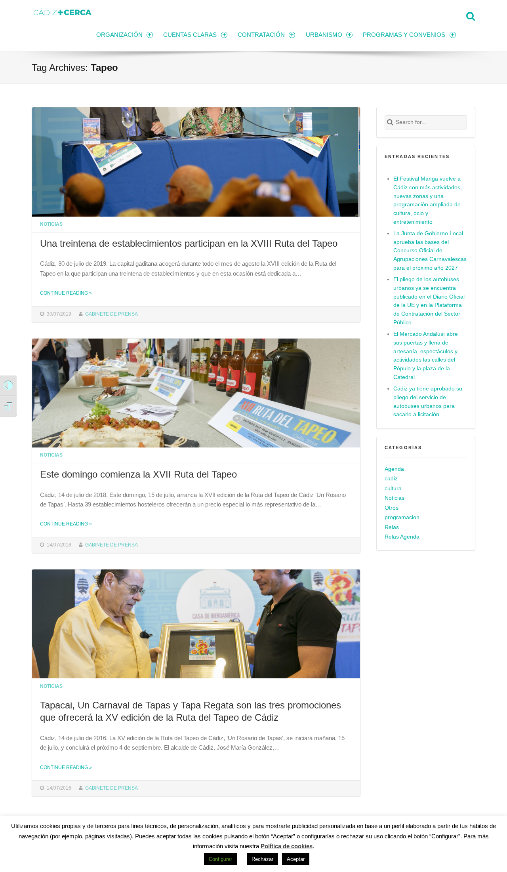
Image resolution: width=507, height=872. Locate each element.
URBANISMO (324, 34)
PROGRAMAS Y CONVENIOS (404, 34)
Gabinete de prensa (111, 313)
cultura (393, 488)
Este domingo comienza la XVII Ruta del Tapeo (138, 474)
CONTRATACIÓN (261, 34)
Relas (392, 527)
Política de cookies (287, 846)
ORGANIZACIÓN (119, 34)
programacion (402, 517)
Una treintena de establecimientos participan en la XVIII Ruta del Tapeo (188, 243)
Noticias (51, 224)
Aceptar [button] (296, 859)
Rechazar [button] (262, 859)
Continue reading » (66, 292)
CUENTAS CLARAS (190, 34)
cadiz (391, 479)
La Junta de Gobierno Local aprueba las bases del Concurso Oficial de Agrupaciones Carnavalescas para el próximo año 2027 (430, 250)
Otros (391, 508)
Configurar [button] (220, 859)
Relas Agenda (402, 537)
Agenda (394, 469)
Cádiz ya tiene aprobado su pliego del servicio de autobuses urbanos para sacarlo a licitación (427, 402)
